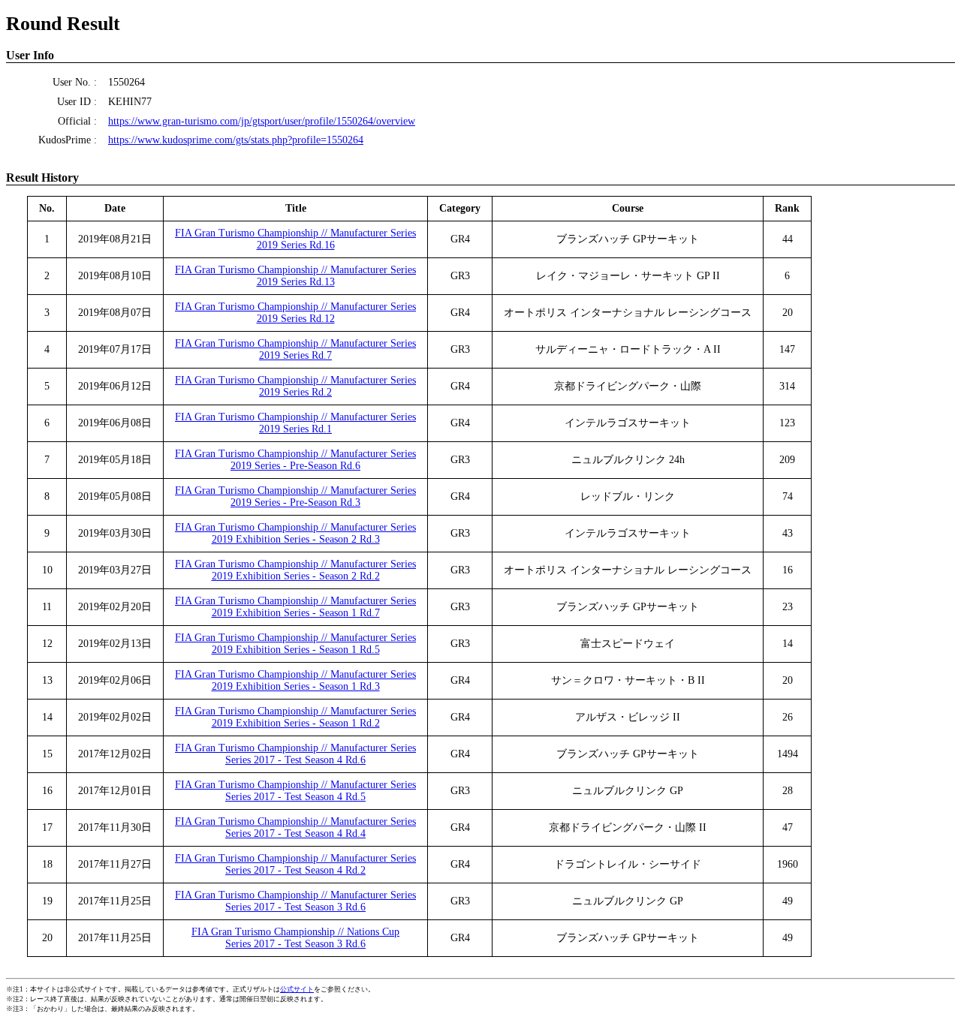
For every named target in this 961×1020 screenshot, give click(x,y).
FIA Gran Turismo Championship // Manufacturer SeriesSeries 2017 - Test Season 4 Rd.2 (295, 864)
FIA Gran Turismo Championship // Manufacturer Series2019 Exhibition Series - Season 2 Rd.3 (295, 533)
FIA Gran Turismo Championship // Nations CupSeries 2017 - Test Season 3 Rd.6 (295, 937)
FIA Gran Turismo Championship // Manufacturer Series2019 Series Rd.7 (295, 349)
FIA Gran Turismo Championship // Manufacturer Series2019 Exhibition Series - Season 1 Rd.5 (295, 643)
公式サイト (297, 989)
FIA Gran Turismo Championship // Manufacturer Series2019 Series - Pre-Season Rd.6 (295, 459)
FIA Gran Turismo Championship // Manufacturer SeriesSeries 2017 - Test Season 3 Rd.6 (295, 901)
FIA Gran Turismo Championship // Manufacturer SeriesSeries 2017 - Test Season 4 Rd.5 (295, 790)
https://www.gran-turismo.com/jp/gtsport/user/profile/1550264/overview (261, 121)
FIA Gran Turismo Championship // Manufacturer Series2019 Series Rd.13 (295, 275)
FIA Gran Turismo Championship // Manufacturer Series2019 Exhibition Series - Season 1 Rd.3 (295, 680)
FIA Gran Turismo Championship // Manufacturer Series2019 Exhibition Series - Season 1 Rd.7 (295, 606)
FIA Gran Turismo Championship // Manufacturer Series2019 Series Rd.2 (295, 386)
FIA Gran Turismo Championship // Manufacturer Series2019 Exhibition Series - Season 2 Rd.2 (295, 570)
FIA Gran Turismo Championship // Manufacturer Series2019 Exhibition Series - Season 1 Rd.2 (295, 717)
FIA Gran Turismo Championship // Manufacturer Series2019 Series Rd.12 (295, 312)
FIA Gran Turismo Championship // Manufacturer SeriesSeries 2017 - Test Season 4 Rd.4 (295, 827)
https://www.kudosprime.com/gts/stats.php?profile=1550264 (235, 140)
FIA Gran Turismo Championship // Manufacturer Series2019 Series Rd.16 (295, 239)
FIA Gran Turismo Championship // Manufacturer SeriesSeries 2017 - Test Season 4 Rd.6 (295, 754)
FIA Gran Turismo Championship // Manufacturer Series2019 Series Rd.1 (295, 423)
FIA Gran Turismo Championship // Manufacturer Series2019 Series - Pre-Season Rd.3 (295, 496)
